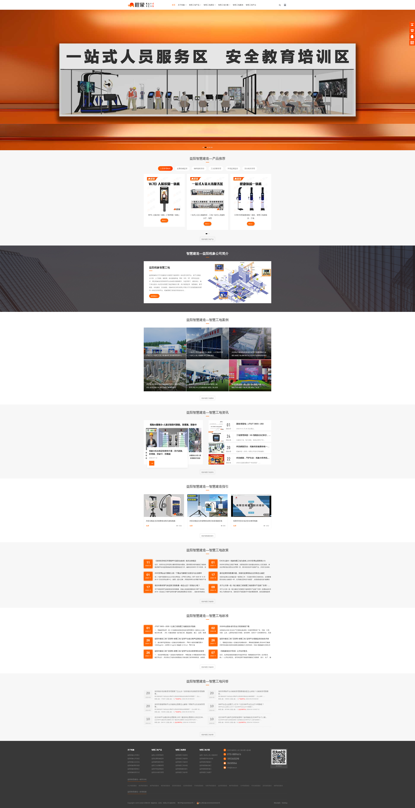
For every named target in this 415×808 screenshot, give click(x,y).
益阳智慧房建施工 (206, 762)
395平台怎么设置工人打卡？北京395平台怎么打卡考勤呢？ (241, 704)
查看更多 (154, 296)
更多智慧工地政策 (207, 601)
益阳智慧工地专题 (182, 765)
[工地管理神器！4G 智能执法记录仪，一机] (216, 437)
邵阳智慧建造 (176, 785)
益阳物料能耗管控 (158, 762)
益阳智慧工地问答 (182, 772)
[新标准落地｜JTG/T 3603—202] (216, 425)
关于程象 (181, 5)
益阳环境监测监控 (158, 769)
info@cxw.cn (232, 767)
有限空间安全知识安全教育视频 (245, 521)
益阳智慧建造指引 (182, 769)
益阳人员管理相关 (158, 755)
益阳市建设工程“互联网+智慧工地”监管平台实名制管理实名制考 (179, 651)
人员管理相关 (165, 168)
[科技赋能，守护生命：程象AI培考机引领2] (216, 459)
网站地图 (277, 803)
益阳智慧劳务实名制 (206, 758)
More (164, 224)
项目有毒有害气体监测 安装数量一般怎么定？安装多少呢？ (177, 585)
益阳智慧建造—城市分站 (137, 779)
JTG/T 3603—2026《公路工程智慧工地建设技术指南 (175, 626)
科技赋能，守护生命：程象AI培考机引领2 (253, 457)
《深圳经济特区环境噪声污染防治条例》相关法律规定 (175, 560)
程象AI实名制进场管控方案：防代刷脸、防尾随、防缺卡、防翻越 (166, 452)
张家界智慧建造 (210, 785)
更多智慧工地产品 (207, 239)
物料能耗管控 (199, 168)
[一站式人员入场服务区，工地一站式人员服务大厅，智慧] (164, 194)
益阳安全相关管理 (158, 772)
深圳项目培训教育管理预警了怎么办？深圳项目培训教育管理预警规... (180, 692)
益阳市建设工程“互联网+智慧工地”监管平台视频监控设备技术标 (244, 638)
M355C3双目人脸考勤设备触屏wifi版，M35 (250, 215)
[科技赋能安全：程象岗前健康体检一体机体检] (216, 448)
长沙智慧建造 (132, 785)
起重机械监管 (182, 168)
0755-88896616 (234, 754)
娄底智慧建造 (267, 785)
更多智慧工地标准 (207, 667)
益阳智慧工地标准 (182, 762)
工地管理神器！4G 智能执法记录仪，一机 (253, 435)
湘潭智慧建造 (154, 785)
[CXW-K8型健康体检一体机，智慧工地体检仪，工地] (207, 194)
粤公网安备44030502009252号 (209, 803)
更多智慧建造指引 (207, 536)
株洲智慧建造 (143, 785)
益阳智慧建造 (222, 785)
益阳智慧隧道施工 (206, 765)
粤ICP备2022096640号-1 (186, 803)
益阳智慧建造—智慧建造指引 (207, 486)
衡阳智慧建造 (165, 785)
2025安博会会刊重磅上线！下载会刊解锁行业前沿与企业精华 (178, 573)
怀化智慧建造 (256, 785)
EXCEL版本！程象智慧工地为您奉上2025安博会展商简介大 (243, 560)
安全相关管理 (249, 168)
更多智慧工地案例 (207, 398)
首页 (173, 5)
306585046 (232, 763)
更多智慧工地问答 (207, 734)
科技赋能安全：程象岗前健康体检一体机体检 (253, 446)
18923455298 (233, 758)
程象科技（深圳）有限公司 (160, 803)
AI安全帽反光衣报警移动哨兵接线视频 (160, 521)
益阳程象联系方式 (134, 772)
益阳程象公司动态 (134, 758)
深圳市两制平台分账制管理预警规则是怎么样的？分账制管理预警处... (243, 692)
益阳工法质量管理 (158, 765)
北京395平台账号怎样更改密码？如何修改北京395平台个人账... (242, 717)
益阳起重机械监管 (158, 758)
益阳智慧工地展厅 (206, 772)
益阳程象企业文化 (134, 762)
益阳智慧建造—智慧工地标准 (207, 615)
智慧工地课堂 (209, 5)
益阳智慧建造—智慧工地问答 (207, 681)
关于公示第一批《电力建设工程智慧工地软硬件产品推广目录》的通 (245, 585)
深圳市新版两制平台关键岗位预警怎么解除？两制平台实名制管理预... (180, 705)
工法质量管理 (216, 168)
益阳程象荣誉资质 (134, 765)
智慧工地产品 (194, 5)
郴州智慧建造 (233, 785)
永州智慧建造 (244, 785)
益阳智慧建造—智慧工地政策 (207, 550)
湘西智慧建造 (278, 785)
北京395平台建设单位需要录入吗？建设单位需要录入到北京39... (179, 717)
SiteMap (284, 803)
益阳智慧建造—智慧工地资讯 (207, 412)
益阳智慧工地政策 (182, 758)
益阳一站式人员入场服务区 (209, 755)
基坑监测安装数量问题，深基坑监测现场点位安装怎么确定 (242, 573)
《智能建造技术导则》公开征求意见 (233, 651)
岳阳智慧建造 (187, 785)
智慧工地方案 (223, 5)
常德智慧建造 (198, 785)
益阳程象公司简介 (134, 755)
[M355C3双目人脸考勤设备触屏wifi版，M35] (250, 194)
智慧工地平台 (251, 5)
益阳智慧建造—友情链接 (137, 791)
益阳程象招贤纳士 (134, 769)
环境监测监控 (233, 168)
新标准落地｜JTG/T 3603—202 (250, 423)
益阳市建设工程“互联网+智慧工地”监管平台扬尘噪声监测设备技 (179, 638)
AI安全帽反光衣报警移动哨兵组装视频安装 (206, 521)
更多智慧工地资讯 (207, 472)
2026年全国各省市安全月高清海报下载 (234, 626)
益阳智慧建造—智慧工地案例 (207, 319)
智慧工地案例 (238, 5)
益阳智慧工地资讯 (182, 755)
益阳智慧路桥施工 (206, 769)
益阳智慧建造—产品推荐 (207, 158)
